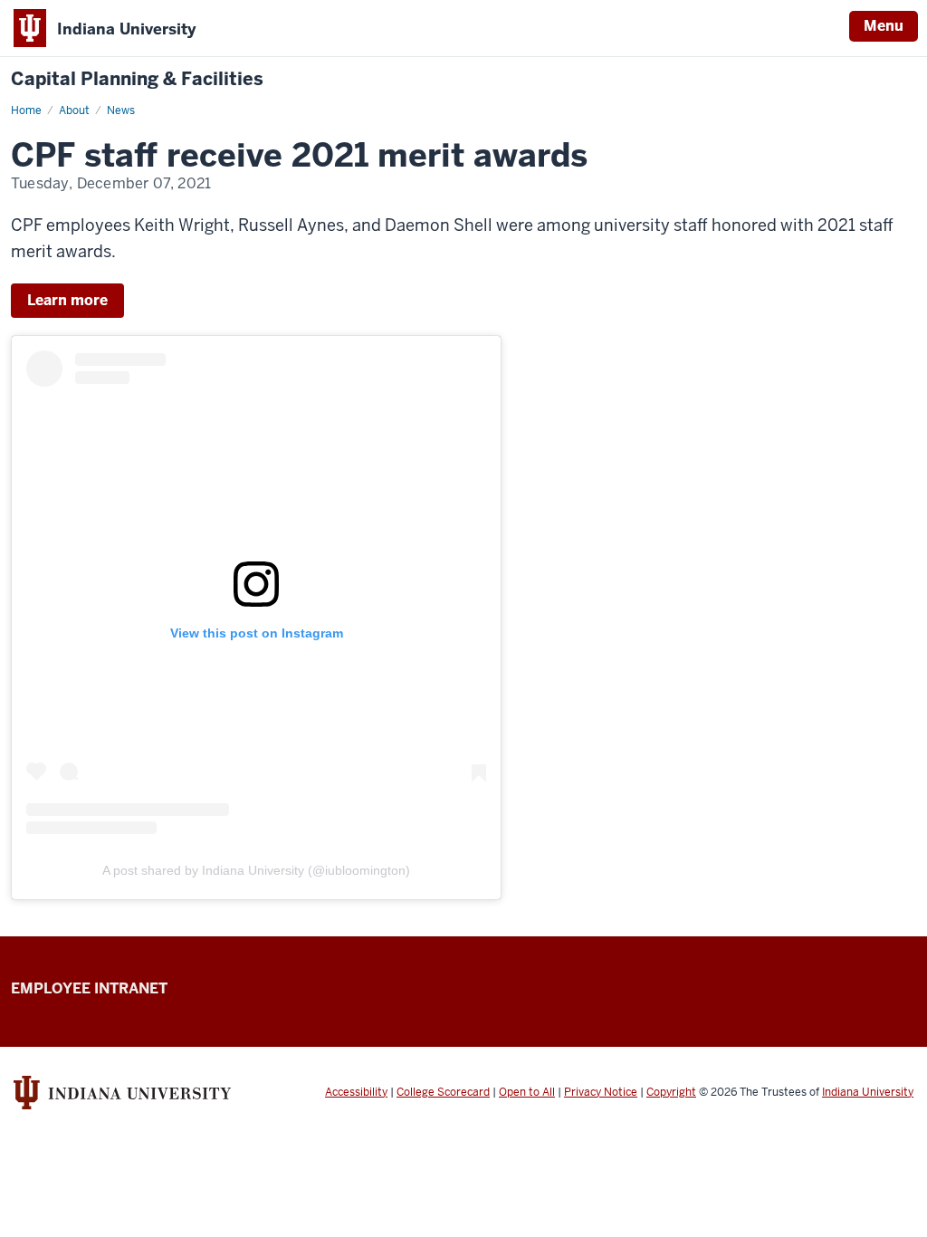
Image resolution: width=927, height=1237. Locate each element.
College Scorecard (443, 1092)
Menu (883, 25)
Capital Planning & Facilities (137, 79)
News (121, 110)
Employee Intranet (89, 988)
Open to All (527, 1092)
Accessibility (356, 1092)
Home (26, 110)
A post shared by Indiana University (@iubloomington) (256, 870)
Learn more (67, 300)
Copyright (671, 1092)
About (74, 110)
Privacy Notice (600, 1092)
